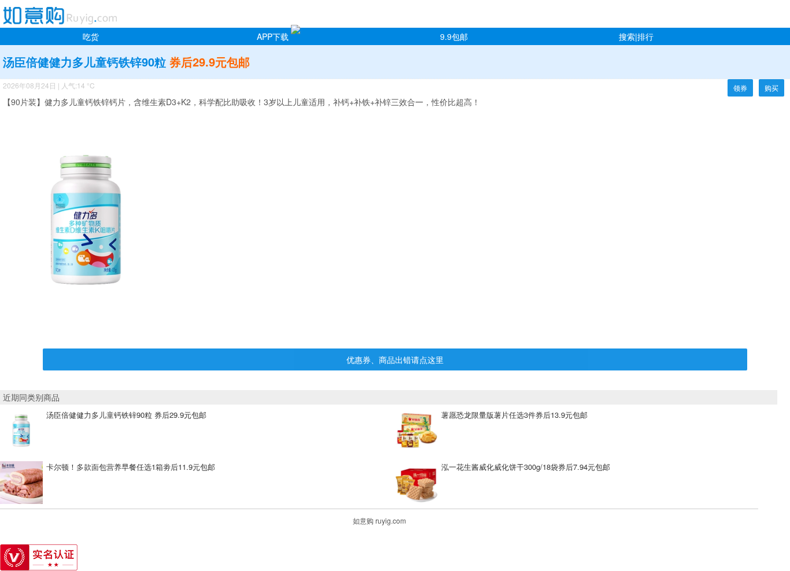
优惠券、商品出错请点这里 (395, 359)
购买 (771, 87)
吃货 (91, 36)
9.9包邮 (454, 36)
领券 (740, 87)
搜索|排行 (636, 36)
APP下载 (273, 36)
